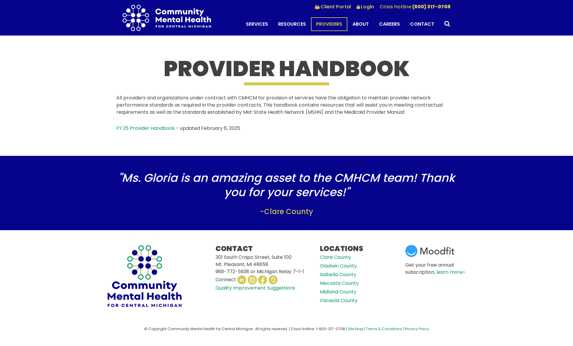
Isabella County (338, 274)
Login (367, 6)
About (360, 24)
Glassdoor (273, 280)
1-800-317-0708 (330, 329)
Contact (422, 24)
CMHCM (166, 17)
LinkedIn (242, 280)
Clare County (335, 257)
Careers (389, 24)
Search (445, 25)
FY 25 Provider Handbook (145, 128)
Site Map (355, 328)
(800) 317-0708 (415, 6)
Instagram (252, 280)
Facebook (262, 280)
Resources (292, 24)
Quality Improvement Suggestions (255, 288)
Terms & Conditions (384, 328)
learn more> (450, 272)
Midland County (338, 291)
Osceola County (339, 300)
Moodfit (429, 251)
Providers (329, 24)
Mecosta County (339, 283)
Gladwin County (338, 265)
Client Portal (336, 6)
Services (257, 24)
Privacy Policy (417, 328)
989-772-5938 (232, 271)
